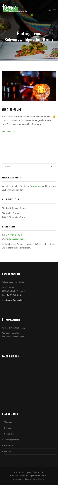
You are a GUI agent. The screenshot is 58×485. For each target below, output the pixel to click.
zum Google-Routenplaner (13, 300)
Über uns (8, 422)
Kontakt (7, 451)
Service (7, 428)
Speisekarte (9, 434)
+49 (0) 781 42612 (14, 235)
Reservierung (36, 186)
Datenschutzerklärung (35, 479)
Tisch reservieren (16, 239)
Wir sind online (11, 109)
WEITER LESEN (8, 131)
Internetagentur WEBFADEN (35, 475)
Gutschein (8, 445)
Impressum (18, 479)
